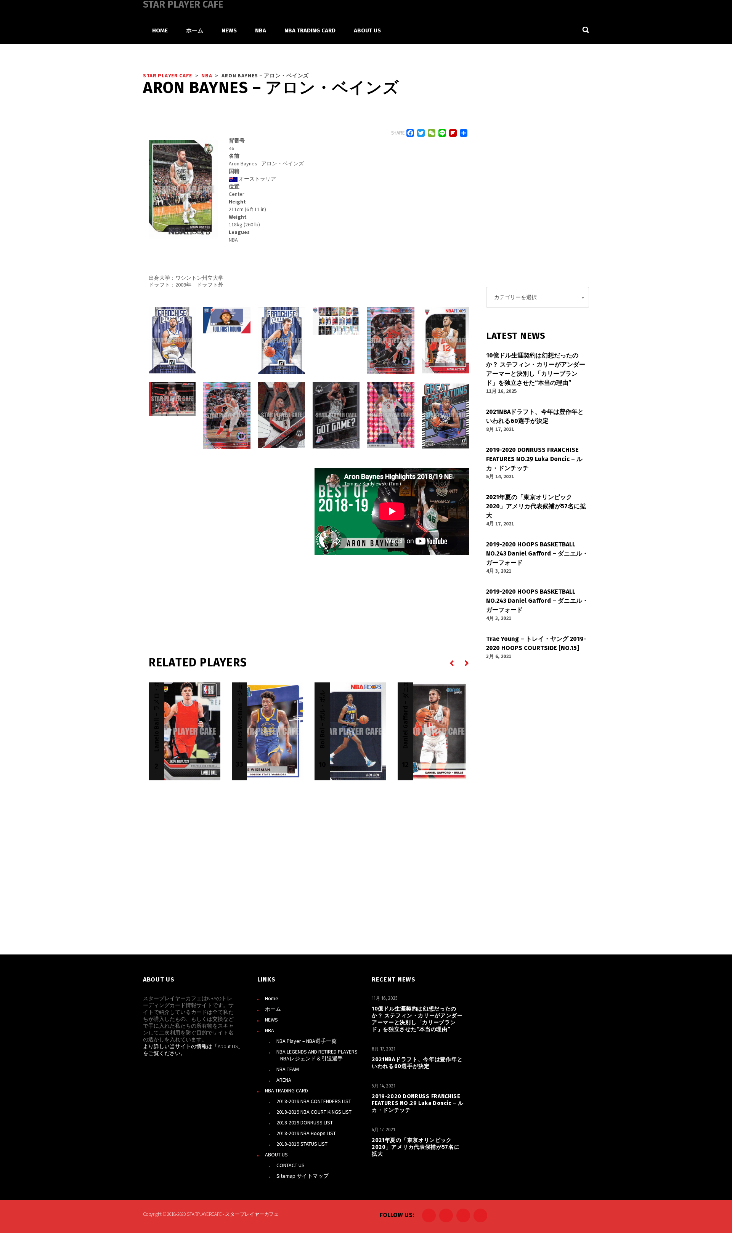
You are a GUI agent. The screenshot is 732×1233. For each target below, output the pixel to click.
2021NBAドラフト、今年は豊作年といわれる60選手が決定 (417, 1063)
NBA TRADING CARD (286, 1090)
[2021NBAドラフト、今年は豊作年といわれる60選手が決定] (226, 320)
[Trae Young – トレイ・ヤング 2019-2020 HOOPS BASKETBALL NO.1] (226, 415)
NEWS (271, 1019)
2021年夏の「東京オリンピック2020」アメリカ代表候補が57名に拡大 (416, 1147)
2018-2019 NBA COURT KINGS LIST (314, 1111)
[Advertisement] (226, 539)
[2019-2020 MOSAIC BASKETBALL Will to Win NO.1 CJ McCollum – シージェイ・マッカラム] (281, 415)
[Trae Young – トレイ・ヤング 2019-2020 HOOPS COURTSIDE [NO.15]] (172, 398)
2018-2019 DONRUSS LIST (304, 1122)
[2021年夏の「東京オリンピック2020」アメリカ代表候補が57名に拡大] (336, 321)
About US (228, 1046)
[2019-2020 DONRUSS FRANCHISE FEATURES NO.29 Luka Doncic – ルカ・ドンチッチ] (281, 340)
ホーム (273, 1009)
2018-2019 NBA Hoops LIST (306, 1133)
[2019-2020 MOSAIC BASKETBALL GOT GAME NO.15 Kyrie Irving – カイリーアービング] (336, 415)
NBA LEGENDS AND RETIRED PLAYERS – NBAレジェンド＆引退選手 (317, 1055)
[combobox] (537, 297)
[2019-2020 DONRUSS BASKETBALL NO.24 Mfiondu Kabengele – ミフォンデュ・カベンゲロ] (445, 415)
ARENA (283, 1079)
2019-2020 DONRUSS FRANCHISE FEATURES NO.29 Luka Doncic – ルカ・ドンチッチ (418, 1103)
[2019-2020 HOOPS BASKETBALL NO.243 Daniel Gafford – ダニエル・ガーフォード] (390, 340)
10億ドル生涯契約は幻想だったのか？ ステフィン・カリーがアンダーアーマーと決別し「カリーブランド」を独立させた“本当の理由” (417, 1019)
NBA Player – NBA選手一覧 (306, 1041)
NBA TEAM (287, 1069)
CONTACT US (290, 1165)
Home (271, 998)
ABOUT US (276, 1154)
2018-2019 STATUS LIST (301, 1143)
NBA (269, 1030)
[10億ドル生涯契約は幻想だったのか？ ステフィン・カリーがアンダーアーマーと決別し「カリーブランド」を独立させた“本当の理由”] (172, 340)
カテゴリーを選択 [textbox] (515, 297)
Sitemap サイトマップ (302, 1175)
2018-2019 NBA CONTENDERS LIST (313, 1101)
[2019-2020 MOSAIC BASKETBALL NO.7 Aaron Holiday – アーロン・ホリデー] (390, 415)
